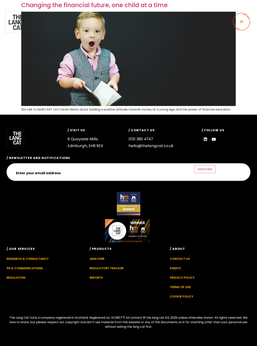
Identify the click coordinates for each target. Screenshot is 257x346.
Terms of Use (180, 287)
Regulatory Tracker (107, 268)
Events (175, 268)
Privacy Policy (182, 277)
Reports (96, 277)
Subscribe (205, 169)
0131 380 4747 (140, 139)
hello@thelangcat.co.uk (150, 145)
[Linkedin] (205, 139)
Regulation (16, 277)
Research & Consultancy (28, 259)
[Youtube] (214, 139)
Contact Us (180, 259)
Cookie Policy (181, 296)
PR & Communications (25, 268)
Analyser (97, 259)
